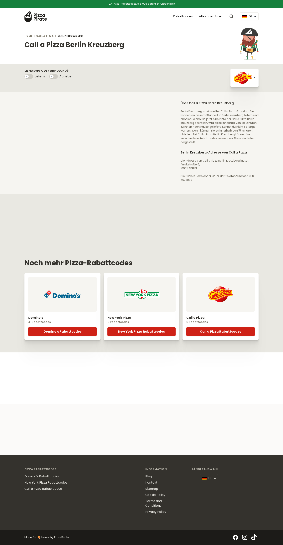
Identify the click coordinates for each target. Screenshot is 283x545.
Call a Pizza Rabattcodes (220, 331)
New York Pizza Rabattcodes (141, 331)
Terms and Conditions (153, 503)
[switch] (28, 76)
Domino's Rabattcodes (62, 331)
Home (28, 36)
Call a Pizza (45, 36)
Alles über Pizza (210, 16)
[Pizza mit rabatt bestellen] (35, 16)
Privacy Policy (155, 512)
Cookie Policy (155, 495)
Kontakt (151, 482)
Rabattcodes (183, 16)
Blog (148, 476)
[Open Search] (232, 16)
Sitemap (151, 488)
